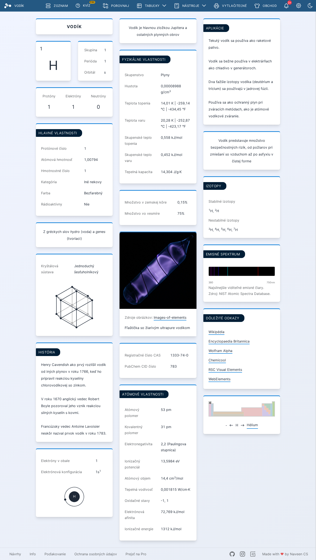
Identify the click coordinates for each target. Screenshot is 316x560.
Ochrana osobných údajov (95, 554)
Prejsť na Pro (136, 554)
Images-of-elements (170, 317)
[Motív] (310, 5)
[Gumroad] (253, 554)
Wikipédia (216, 332)
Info (33, 554)
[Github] (232, 554)
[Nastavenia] (298, 5)
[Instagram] (242, 554)
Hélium (252, 425)
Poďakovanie (55, 554)
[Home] (8, 6)
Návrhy (15, 554)
